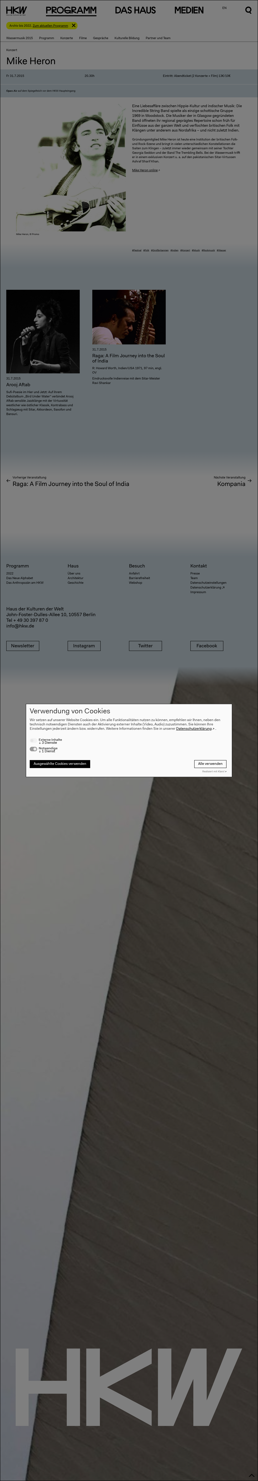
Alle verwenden (210, 764)
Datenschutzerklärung (194, 729)
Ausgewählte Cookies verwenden (60, 764)
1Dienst (47, 751)
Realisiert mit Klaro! (213, 772)
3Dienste (48, 743)
